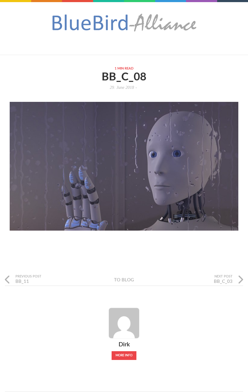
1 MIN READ (124, 68)
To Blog (124, 280)
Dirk (124, 345)
